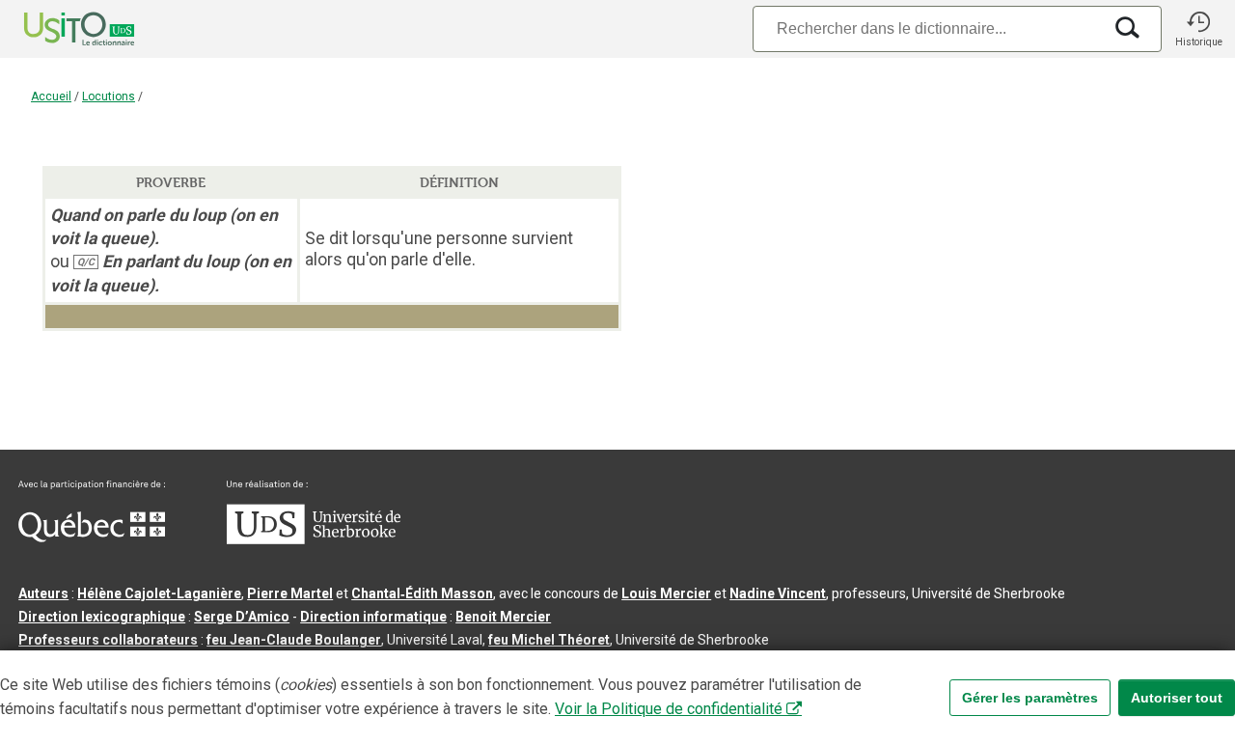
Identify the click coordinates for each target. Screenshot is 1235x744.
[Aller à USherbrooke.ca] (313, 539)
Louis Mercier (666, 593)
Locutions (108, 96)
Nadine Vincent (777, 593)
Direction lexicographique (101, 616)
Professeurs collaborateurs (108, 640)
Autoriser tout (1176, 697)
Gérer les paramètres (1030, 697)
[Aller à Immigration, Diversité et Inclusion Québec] (91, 537)
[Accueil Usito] (58, 29)
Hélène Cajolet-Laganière (159, 593)
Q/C (86, 262)
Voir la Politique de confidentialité (668, 709)
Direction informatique (373, 616)
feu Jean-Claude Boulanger (293, 640)
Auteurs (43, 593)
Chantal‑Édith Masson (422, 593)
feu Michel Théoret (549, 640)
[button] (1198, 29)
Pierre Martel (290, 593)
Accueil (51, 96)
